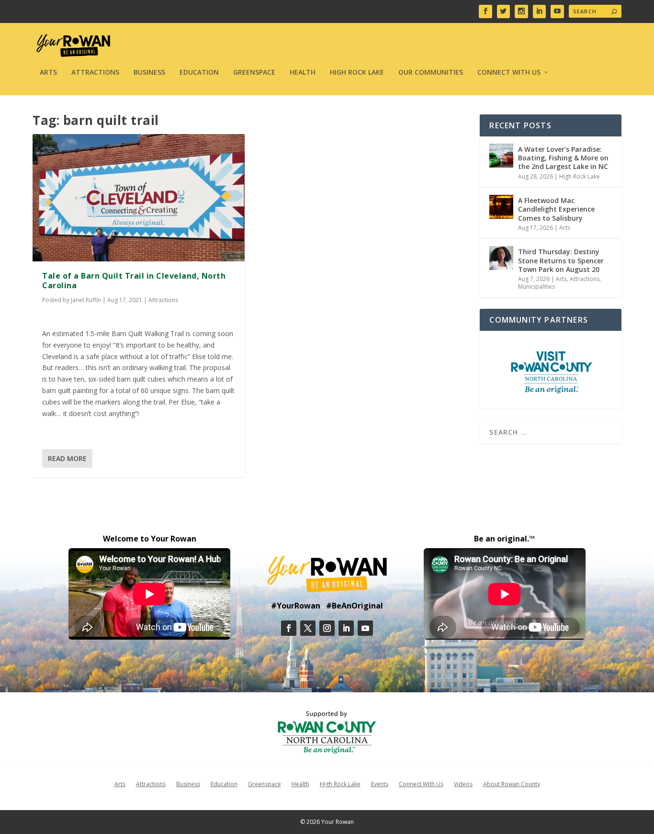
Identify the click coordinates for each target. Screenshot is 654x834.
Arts (48, 72)
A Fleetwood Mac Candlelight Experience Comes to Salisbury (556, 209)
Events (379, 784)
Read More (67, 458)
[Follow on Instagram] (327, 628)
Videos (463, 784)
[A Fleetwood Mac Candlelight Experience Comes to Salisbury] (501, 207)
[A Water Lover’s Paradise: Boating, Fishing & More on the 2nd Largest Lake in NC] (501, 156)
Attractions (95, 72)
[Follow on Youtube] (365, 628)
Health (303, 72)
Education (199, 72)
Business (149, 72)
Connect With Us (509, 72)
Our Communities (430, 72)
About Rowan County (511, 784)
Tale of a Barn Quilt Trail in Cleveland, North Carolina (134, 280)
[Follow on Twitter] (308, 628)
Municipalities (536, 286)
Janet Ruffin (86, 300)
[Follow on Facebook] (288, 628)
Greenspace (254, 72)
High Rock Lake (357, 72)
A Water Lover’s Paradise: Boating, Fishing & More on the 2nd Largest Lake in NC (563, 158)
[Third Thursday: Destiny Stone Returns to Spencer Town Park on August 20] (501, 258)
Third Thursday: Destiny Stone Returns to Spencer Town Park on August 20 (561, 260)
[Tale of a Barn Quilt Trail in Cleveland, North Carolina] (139, 197)
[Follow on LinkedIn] (346, 628)
